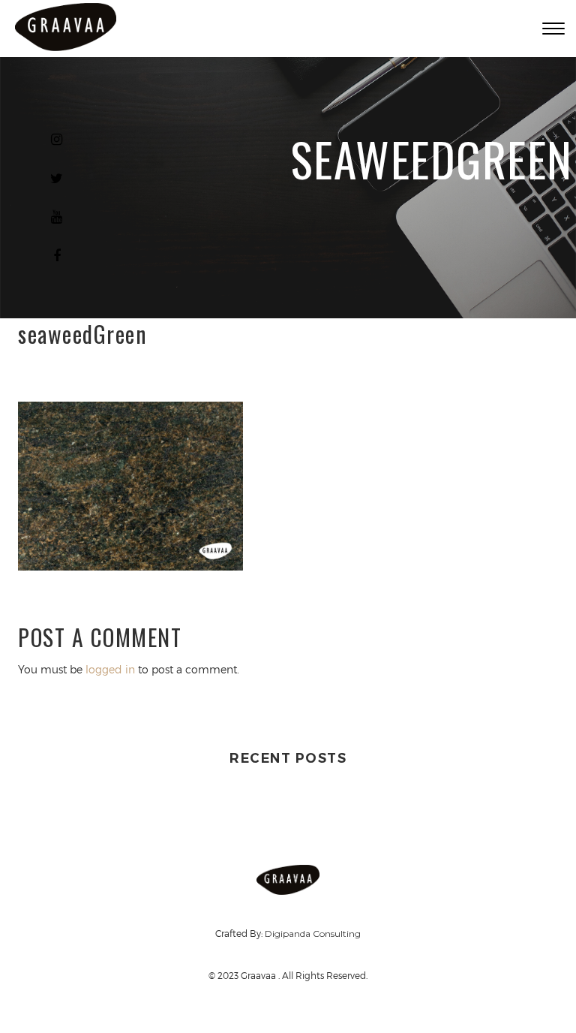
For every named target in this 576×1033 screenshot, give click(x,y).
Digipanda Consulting (313, 933)
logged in (110, 669)
